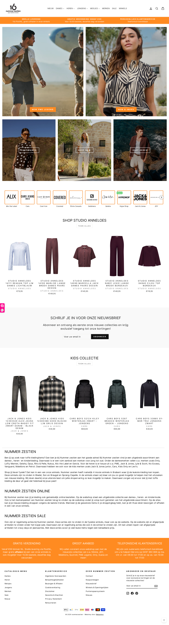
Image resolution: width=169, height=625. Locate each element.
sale (43, 525)
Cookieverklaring (52, 587)
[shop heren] (140, 150)
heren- (17, 460)
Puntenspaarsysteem (95, 591)
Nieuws (89, 595)
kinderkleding (31, 460)
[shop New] (84, 150)
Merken (8, 591)
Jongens (8, 587)
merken (81, 460)
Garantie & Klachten (54, 595)
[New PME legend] (42, 71)
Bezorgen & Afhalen (54, 583)
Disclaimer (50, 591)
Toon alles (84, 226)
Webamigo (100, 614)
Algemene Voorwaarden (55, 576)
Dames (8, 576)
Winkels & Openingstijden (97, 587)
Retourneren (50, 603)
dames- (8, 460)
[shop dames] (29, 150)
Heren (7, 580)
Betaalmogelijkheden (54, 580)
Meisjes (8, 583)
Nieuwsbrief (91, 583)
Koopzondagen (92, 580)
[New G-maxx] (126, 71)
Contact (89, 576)
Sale (7, 595)
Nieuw (7, 599)
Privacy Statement (53, 599)
